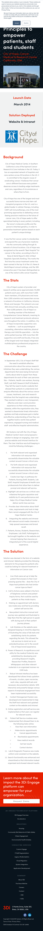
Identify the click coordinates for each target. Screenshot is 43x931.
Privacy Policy (16, 921)
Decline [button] (26, 23)
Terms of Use (7, 921)
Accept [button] (17, 23)
